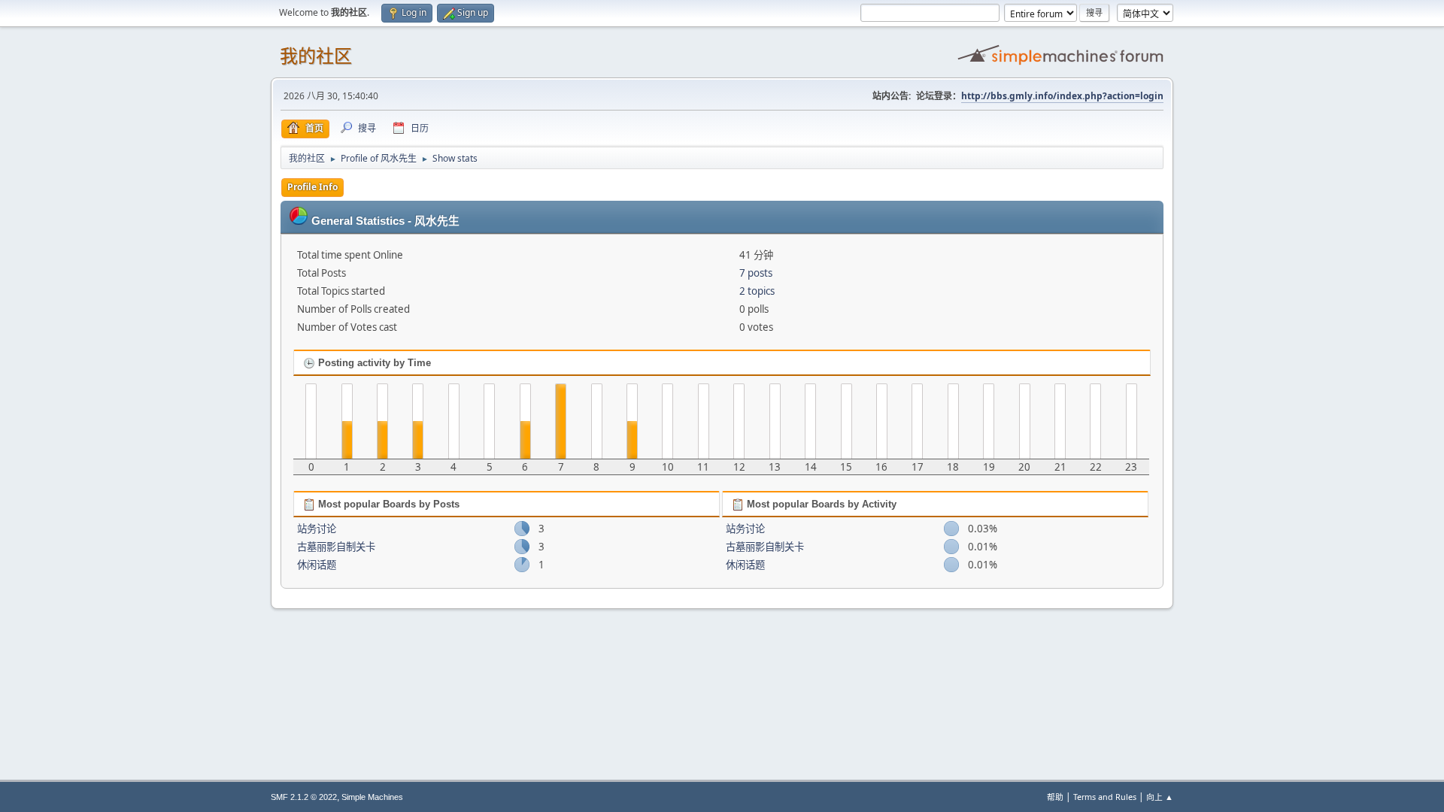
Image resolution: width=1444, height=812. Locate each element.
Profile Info (312, 186)
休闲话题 (316, 564)
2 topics (757, 291)
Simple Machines (372, 796)
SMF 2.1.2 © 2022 (304, 796)
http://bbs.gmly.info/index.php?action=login (1062, 95)
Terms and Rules (1104, 796)
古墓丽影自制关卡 (336, 546)
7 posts (755, 273)
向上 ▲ (1159, 796)
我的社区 (316, 56)
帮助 (1055, 796)
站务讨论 (316, 528)
